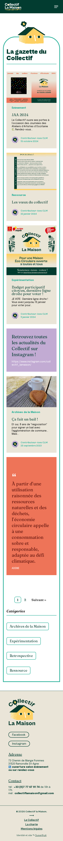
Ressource (19, 195)
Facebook (18, 734)
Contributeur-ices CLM (34, 138)
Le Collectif (31, 820)
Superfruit (41, 835)
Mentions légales (31, 828)
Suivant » (38, 600)
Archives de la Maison (26, 412)
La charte (31, 824)
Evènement (19, 108)
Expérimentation (23, 280)
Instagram (19, 743)
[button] (56, 6)
